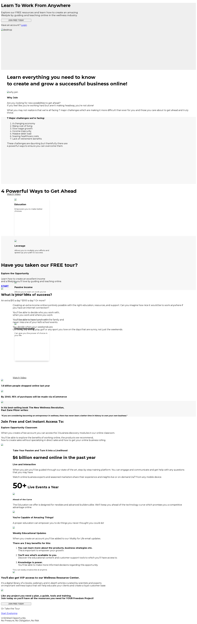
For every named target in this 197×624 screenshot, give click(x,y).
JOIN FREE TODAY (16, 20)
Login (24, 25)
